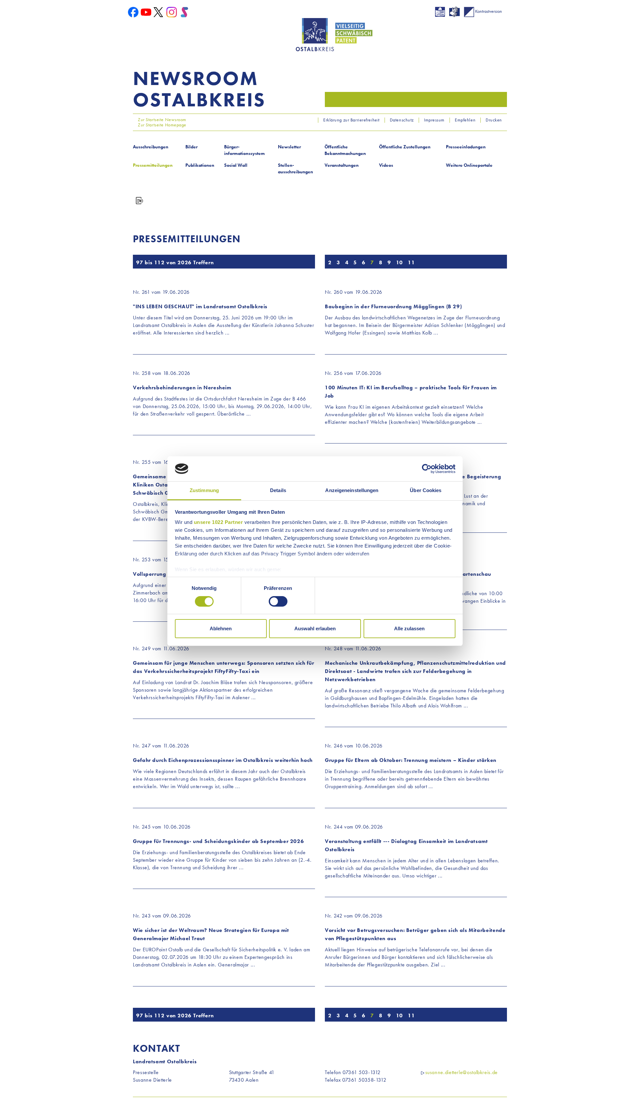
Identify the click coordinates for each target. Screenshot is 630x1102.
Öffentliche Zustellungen (404, 147)
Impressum (434, 120)
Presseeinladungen (466, 147)
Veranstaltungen (342, 165)
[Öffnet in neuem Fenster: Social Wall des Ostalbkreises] (184, 11)
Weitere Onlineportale (469, 165)
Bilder (191, 147)
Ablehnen (221, 628)
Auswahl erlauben (315, 628)
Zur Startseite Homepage (161, 125)
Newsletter (289, 147)
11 (411, 262)
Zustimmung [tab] (204, 490)
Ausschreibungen (150, 147)
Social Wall (235, 165)
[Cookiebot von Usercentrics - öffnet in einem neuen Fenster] (426, 469)
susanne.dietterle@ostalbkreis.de (461, 1072)
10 (399, 262)
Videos (386, 165)
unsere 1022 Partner (218, 522)
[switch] (278, 601)
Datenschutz (402, 120)
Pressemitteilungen (153, 165)
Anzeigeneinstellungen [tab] (351, 490)
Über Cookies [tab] (425, 490)
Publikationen (199, 165)
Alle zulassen (409, 628)
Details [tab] (278, 490)
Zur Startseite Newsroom (161, 119)
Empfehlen (465, 120)
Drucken (494, 120)
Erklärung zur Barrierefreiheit (351, 120)
